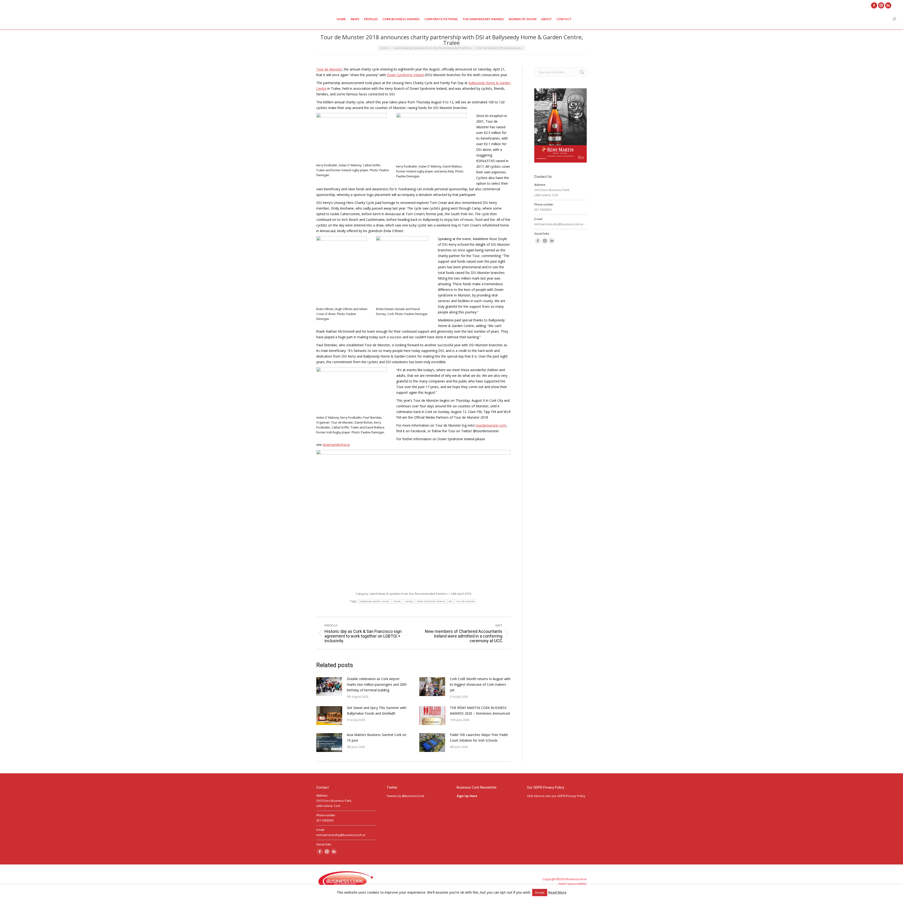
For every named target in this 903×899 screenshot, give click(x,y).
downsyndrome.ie (336, 444)
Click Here (534, 796)
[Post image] (329, 686)
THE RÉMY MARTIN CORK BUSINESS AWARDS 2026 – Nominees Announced (480, 710)
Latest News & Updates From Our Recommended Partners (408, 594)
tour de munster (465, 601)
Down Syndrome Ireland (405, 75)
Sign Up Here (467, 796)
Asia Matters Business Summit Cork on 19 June (376, 737)
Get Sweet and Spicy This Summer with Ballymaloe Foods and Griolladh (376, 710)
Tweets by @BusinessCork (405, 796)
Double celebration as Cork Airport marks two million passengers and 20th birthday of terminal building (377, 684)
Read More (557, 892)
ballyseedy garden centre (374, 601)
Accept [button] (539, 892)
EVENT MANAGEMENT (572, 884)
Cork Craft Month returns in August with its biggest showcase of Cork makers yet (480, 684)
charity (397, 601)
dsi (450, 601)
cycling (409, 601)
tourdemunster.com (491, 425)
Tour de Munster (329, 69)
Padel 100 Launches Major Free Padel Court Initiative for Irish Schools (479, 737)
